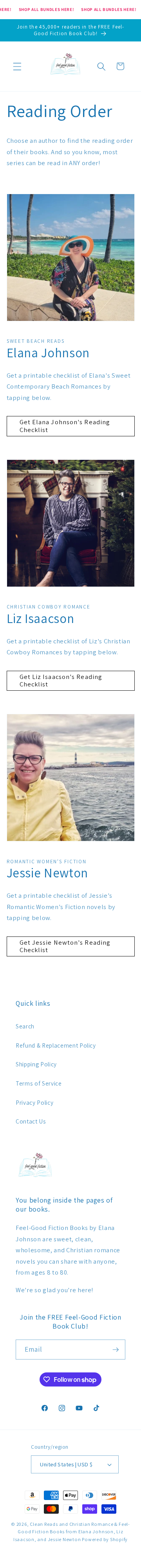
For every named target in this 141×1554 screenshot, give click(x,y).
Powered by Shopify (105, 1539)
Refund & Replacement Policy (56, 1045)
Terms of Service (39, 1083)
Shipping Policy (36, 1064)
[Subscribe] (115, 1350)
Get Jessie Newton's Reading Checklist (65, 946)
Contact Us (31, 1121)
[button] (17, 66)
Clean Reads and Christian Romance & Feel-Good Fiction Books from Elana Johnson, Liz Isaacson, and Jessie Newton (71, 1532)
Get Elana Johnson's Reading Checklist (65, 426)
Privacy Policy (34, 1102)
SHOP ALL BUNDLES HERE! (46, 9)
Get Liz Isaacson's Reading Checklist (61, 680)
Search (25, 1026)
